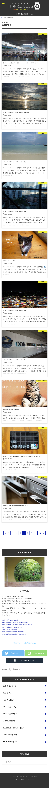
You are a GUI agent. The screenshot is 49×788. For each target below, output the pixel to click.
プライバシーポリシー (24, 776)
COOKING (9, 685)
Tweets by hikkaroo (11, 669)
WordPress (9, 741)
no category (9, 713)
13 (40, 533)
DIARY (7, 692)
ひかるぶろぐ (23, 779)
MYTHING (9, 706)
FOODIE (8, 699)
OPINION (8, 720)
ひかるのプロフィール (25, 14)
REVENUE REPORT (13, 727)
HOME (5, 18)
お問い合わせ (34, 776)
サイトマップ (15, 776)
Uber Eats (9, 734)
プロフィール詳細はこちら (24, 643)
